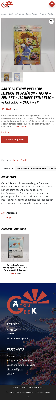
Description (8, 168)
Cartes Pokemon (33, 14)
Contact (10, 373)
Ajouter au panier (15, 139)
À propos (11, 356)
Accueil (4, 14)
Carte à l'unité (47, 14)
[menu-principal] (52, 4)
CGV (17, 392)
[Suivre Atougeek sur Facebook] (7, 217)
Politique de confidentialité (19, 360)
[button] (51, 21)
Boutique (13, 14)
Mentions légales (15, 369)
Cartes (21, 14)
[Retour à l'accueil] (22, 4)
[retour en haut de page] (52, 385)
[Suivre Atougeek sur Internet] (10, 217)
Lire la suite (20, 126)
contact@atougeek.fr (19, 338)
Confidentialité (27, 392)
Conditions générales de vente (21, 364)
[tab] (8, 168)
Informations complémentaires (31, 168)
